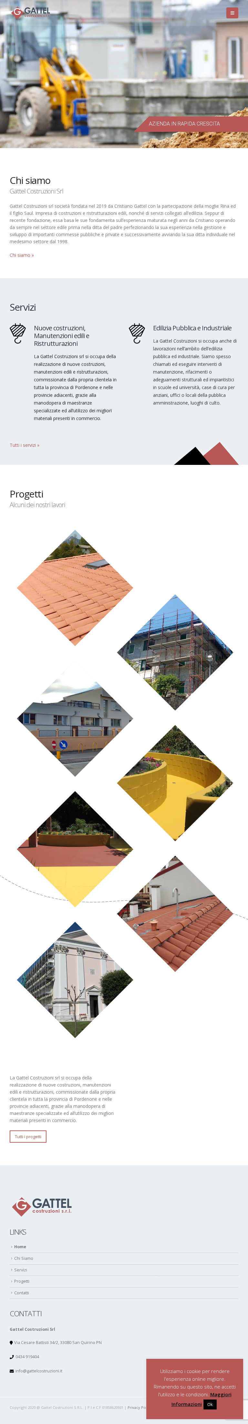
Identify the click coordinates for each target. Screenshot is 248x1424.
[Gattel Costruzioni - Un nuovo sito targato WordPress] (31, 12)
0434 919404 (27, 1356)
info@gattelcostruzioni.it (39, 1371)
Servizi (20, 1270)
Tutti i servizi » (24, 445)
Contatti (21, 1293)
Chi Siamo (23, 1258)
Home (20, 1246)
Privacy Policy (140, 1407)
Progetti (21, 1281)
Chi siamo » (22, 255)
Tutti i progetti (28, 1136)
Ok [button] (210, 1404)
